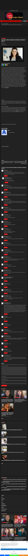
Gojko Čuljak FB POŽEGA (7, 277)
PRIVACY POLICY (3, 510)
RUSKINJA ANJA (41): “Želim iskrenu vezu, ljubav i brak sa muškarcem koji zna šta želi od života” (15, 479)
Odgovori (6, 182)
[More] (7, 65)
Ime (3, 376)
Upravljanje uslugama (3, 547)
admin (9, 130)
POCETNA (2, 507)
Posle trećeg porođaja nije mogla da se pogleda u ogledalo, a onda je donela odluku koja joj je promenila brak (20, 525)
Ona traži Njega (3, 38)
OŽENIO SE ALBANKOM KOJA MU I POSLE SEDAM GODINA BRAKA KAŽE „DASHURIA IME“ (11, 429)
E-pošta (4, 379)
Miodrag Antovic (6, 302)
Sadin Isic (5, 242)
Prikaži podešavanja (14, 553)
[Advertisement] (14, 5)
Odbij (14, 551)
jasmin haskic (6, 289)
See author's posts (11, 132)
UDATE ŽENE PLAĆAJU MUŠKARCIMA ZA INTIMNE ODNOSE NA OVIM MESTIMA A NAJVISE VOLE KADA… (13, 460)
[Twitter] (5, 65)
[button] (1, 21)
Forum (2, 500)
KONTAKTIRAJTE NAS (3, 505)
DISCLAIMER (2, 498)
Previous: (7, 162)
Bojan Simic (5, 270)
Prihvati (14, 549)
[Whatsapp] (3, 65)
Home (2, 502)
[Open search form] (20, 21)
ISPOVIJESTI (16, 535)
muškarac (16, 110)
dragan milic (6, 236)
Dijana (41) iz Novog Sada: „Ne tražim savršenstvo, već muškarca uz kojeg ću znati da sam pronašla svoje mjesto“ (20, 400)
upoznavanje (7, 87)
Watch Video (25, 21)
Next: (20, 162)
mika (5, 170)
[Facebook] (2, 65)
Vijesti (16, 522)
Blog (2, 497)
